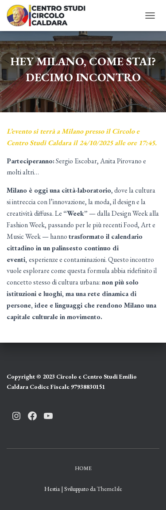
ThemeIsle (109, 489)
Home (83, 468)
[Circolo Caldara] (49, 15)
